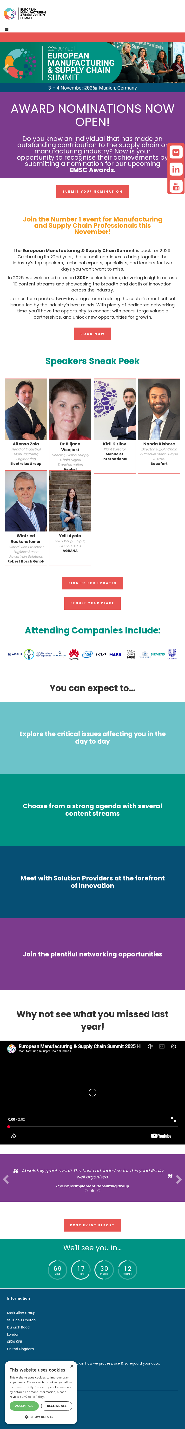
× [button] (71, 1366)
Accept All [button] (24, 1406)
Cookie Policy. (35, 1397)
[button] (41, 1416)
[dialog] (41, 1392)
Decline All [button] (56, 1406)
